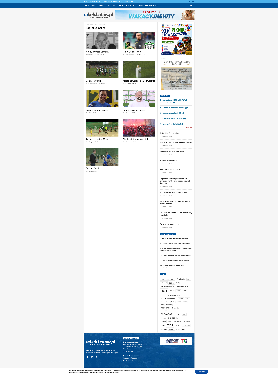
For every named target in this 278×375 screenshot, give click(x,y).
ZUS (183, 329)
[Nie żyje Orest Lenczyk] (102, 40)
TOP (170, 325)
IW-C (124, 83)
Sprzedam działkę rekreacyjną (173, 118)
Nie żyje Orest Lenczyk (97, 51)
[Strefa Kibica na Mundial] (139, 128)
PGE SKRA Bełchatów (170, 314)
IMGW (172, 291)
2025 (162, 279)
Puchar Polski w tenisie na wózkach (174, 192)
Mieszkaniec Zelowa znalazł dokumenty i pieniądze (176, 214)
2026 (167, 279)
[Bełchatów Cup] (102, 69)
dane (171, 283)
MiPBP (185, 302)
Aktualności (90, 5)
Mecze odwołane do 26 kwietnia (139, 80)
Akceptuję (201, 372)
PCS (162, 305)
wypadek (164, 329)
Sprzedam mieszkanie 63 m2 (172, 113)
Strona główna (89, 24)
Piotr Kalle (89, 54)
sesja (169, 321)
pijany (184, 314)
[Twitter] (189, 1)
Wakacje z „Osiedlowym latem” (172, 151)
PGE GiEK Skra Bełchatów (170, 308)
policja (171, 318)
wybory (178, 325)
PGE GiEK (169, 305)
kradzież (181, 298)
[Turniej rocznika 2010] (102, 128)
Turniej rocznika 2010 (97, 139)
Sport (101, 5)
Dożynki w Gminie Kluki (169, 133)
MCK (173, 302)
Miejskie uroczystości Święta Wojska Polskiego (176, 260)
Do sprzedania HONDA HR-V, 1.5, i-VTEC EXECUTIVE (174, 101)
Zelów (178, 329)
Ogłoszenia (129, 1)
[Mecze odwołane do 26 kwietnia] (139, 69)
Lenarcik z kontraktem (97, 110)
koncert (185, 290)
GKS (177, 282)
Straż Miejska (177, 321)
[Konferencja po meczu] (139, 98)
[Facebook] (186, 1)
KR (87, 113)
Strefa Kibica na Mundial (135, 139)
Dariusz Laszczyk (128, 54)
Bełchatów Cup (93, 80)
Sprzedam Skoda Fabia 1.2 (171, 124)
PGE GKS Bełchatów (166, 311)
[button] (191, 5)
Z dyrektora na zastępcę (170, 224)
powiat (179, 318)
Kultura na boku (165, 302)
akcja (172, 279)
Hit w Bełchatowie (132, 51)
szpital (163, 325)
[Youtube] (193, 1)
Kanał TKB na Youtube (148, 5)
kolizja (178, 290)
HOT (164, 290)
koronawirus (174, 295)
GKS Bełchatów (167, 286)
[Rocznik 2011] (102, 157)
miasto (179, 301)
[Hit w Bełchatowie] (139, 40)
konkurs (163, 295)
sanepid (163, 321)
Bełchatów (181, 279)
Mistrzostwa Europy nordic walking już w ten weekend (175, 203)
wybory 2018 (186, 325)
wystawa (171, 329)
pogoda (163, 318)
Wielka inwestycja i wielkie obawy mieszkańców (175, 238)
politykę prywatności (163, 371)
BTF (188, 279)
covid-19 (164, 283)
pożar (184, 318)
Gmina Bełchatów (182, 286)
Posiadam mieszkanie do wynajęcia (174, 108)
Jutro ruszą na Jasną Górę (170, 170)
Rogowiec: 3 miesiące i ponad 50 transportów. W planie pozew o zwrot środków (175, 181)
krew (187, 298)
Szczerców (186, 321)
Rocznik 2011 (92, 168)
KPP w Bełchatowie (168, 299)
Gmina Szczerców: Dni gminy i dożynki (176, 142)
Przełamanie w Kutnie (168, 160)
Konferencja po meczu (134, 110)
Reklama (111, 5)
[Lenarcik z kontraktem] (102, 98)
